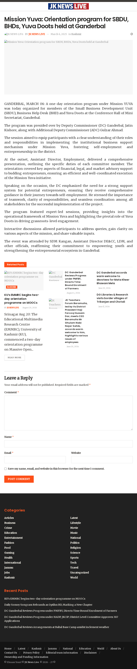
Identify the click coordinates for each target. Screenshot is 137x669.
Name (9, 436)
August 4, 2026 (73, 293)
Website (76, 452)
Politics (74, 542)
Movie (74, 527)
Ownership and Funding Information (26, 657)
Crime (8, 527)
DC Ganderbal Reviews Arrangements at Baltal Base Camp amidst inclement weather (56, 627)
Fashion (9, 542)
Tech (73, 562)
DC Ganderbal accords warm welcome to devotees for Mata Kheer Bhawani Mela (113, 278)
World (74, 577)
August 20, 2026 (29, 308)
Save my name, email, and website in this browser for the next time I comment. (56, 468)
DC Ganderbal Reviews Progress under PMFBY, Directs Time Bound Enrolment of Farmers (75, 280)
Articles (9, 517)
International (12, 562)
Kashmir (76, 34)
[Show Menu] (5, 6)
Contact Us (10, 652)
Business (9, 522)
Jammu (8, 567)
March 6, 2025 (59, 34)
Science (75, 552)
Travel (74, 567)
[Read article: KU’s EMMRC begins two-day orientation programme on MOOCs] (24, 280)
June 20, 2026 (72, 346)
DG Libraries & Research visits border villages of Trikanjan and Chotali (112, 298)
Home (8, 648)
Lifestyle (75, 522)
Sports (74, 557)
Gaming (9, 552)
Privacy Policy (31, 652)
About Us (115, 648)
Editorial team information (62, 652)
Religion (75, 547)
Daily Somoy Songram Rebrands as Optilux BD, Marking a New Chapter (48, 604)
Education (10, 532)
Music (74, 532)
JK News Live (37, 34)
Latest (74, 517)
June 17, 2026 (104, 306)
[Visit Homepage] (68, 6)
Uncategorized (79, 572)
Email (9, 452)
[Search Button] (131, 6)
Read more (16, 357)
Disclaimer (90, 652)
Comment (11, 392)
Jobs (7, 572)
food (7, 547)
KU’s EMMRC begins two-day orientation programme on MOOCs (21, 299)
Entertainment (13, 537)
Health (8, 557)
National (75, 537)
